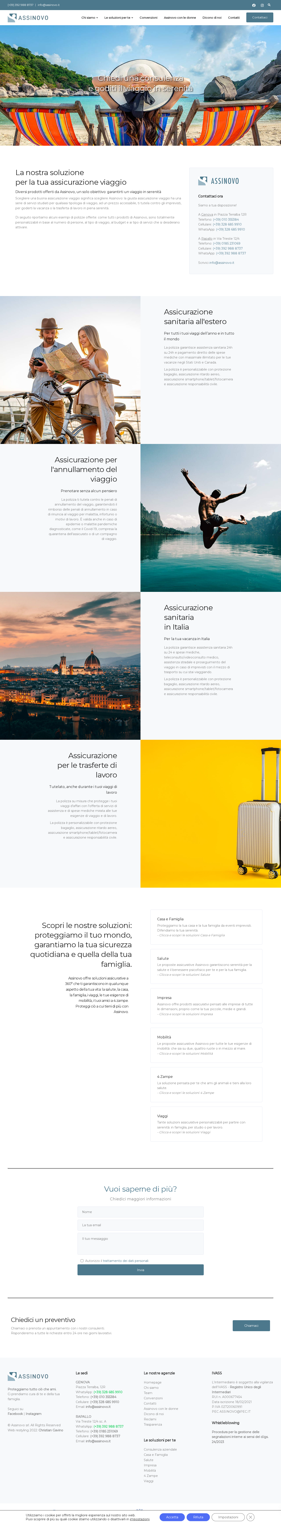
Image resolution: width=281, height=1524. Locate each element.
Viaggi (148, 1481)
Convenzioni (148, 17)
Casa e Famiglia (156, 1455)
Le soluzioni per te (117, 17)
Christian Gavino (51, 1430)
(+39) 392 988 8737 (20, 5)
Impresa (150, 1465)
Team (148, 1393)
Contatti (234, 17)
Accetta (172, 1517)
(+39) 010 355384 (226, 220)
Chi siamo (88, 17)
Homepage (153, 1382)
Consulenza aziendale (160, 1449)
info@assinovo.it (49, 5)
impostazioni (140, 1519)
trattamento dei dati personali (125, 1261)
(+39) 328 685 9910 (227, 224)
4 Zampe (151, 1476)
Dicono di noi (212, 17)
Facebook (15, 1414)
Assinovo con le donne (180, 17)
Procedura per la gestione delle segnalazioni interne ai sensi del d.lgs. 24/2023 (240, 1437)
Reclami (150, 1419)
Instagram (33, 1414)
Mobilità (150, 1471)
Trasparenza (153, 1424)
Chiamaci (251, 1326)
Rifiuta (198, 1517)
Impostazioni (228, 1517)
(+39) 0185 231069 (226, 243)
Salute (148, 1460)
